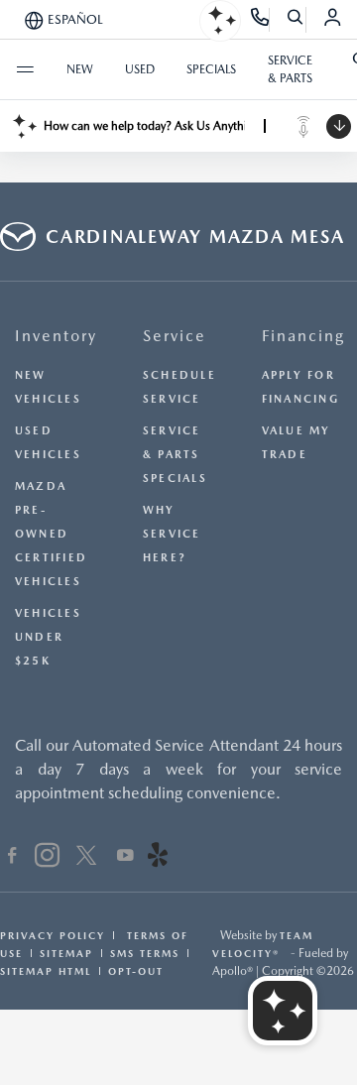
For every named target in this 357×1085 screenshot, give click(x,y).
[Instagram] (47, 858)
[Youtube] (125, 858)
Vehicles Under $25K (48, 637)
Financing (303, 335)
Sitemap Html (45, 971)
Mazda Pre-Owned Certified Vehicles (51, 534)
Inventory (56, 335)
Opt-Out (136, 971)
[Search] (296, 20)
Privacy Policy (52, 935)
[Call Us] (260, 20)
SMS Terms (144, 953)
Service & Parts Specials (175, 454)
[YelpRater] (158, 858)
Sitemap (66, 953)
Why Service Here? (172, 534)
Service (174, 335)
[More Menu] (25, 69)
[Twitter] (86, 858)
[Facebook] (12, 858)
